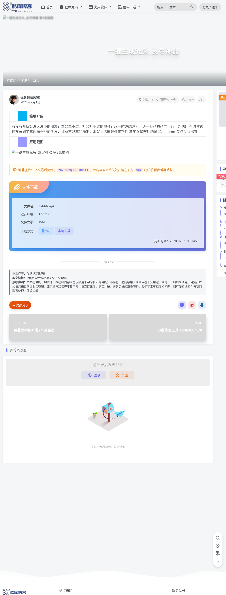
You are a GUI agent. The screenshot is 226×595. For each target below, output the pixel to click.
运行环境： (28, 214)
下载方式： (28, 231)
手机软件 (24, 80)
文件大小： (28, 222)
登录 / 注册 (210, 7)
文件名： (30, 206)
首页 (12, 80)
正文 (36, 80)
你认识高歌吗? (31, 97)
